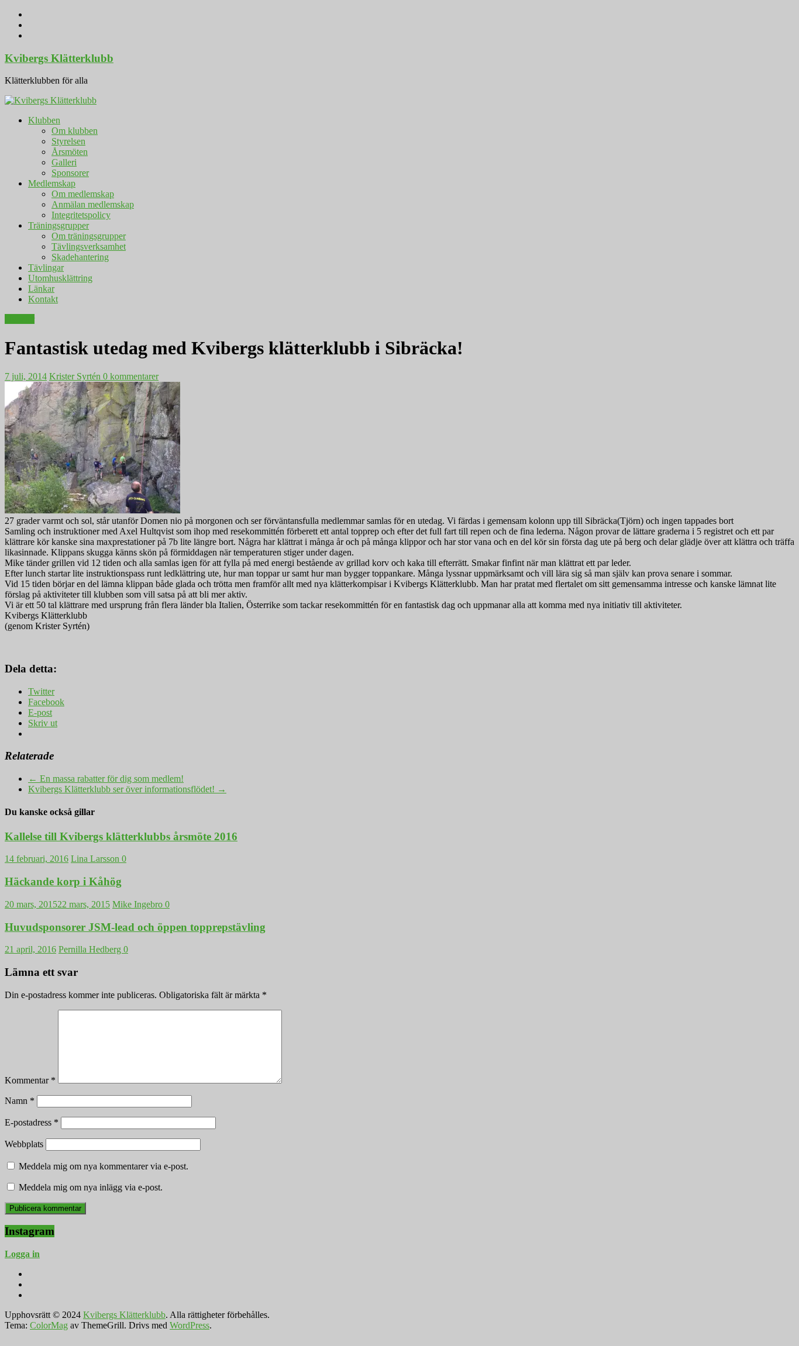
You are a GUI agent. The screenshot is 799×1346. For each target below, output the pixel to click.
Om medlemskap (82, 194)
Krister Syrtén (76, 376)
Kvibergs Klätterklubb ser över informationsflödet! (127, 789)
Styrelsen (68, 141)
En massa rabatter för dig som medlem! (106, 779)
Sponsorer (70, 173)
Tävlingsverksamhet (88, 246)
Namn (20, 1101)
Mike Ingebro (138, 904)
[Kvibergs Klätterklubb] (51, 100)
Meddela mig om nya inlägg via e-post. (91, 1187)
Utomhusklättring (60, 278)
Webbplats (24, 1144)
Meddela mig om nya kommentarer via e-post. (103, 1166)
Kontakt (43, 299)
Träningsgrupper (58, 225)
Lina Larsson (96, 859)
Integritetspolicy (81, 215)
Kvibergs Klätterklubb (59, 58)
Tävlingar (46, 267)
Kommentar (30, 1080)
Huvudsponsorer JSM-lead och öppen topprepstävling (135, 927)
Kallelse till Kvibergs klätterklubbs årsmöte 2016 (121, 836)
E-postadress (31, 1122)
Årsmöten (69, 152)
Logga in (22, 1254)
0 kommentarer (131, 376)
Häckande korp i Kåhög (63, 881)
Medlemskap (51, 183)
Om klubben (74, 131)
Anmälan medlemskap (92, 204)
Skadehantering (80, 257)
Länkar (41, 289)
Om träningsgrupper (88, 236)
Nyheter (20, 319)
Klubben (44, 120)
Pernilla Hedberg (90, 949)
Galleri (64, 162)
